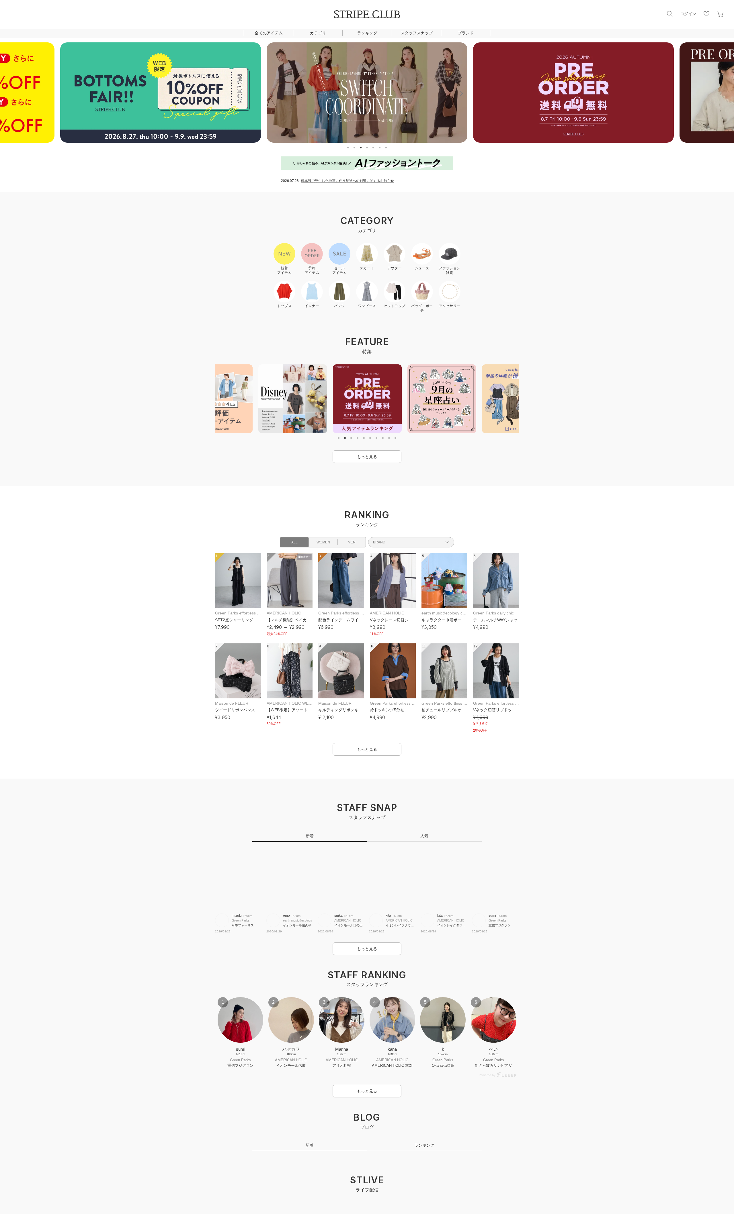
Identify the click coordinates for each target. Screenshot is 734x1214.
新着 (310, 836)
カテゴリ (318, 33)
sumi (492, 916)
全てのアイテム (269, 33)
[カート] (720, 13)
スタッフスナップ (417, 33)
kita (388, 916)
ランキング (367, 33)
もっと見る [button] (367, 456)
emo (286, 916)
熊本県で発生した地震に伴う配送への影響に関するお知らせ (347, 180)
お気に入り (706, 13)
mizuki (237, 916)
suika (338, 916)
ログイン (688, 13)
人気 (424, 836)
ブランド (466, 33)
